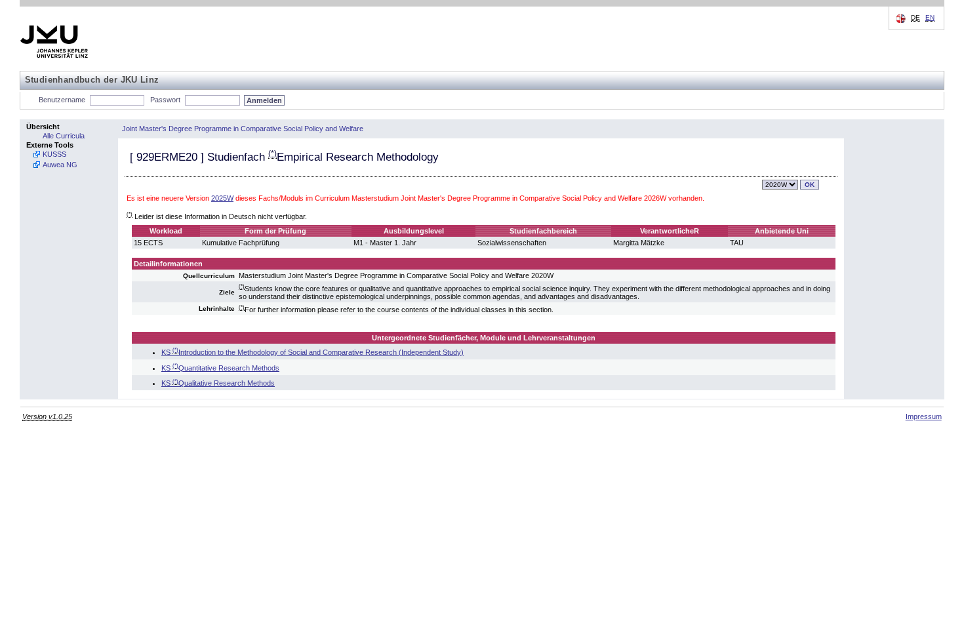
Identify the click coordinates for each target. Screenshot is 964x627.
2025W (222, 198)
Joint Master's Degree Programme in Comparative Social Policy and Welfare (242, 128)
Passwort (165, 100)
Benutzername (62, 100)
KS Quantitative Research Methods (220, 368)
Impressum (924, 416)
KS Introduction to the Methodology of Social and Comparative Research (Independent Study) (312, 352)
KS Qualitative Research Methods (218, 383)
